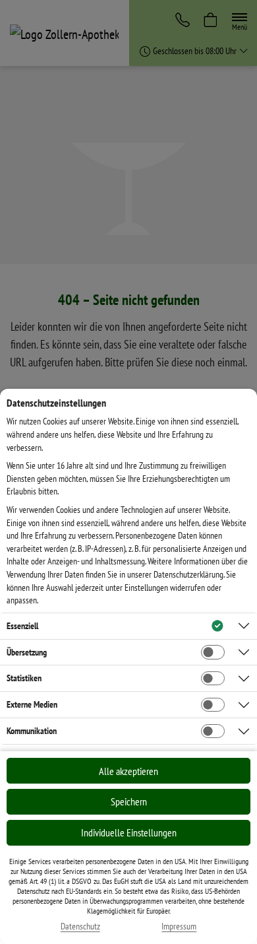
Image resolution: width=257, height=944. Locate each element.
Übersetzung (27, 652)
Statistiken (24, 678)
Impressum (178, 926)
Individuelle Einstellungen (129, 832)
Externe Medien (32, 704)
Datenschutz (80, 926)
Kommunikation (32, 731)
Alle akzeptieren (128, 771)
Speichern (129, 801)
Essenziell (22, 626)
